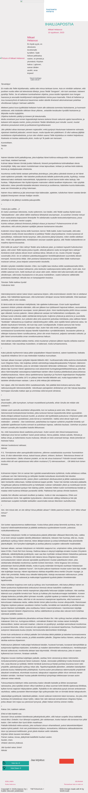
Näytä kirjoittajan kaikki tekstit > (35, 79)
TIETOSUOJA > (37, 789)
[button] (61, 761)
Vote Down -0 (16, 768)
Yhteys (50, 12)
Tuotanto (51, 9)
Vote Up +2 (15, 763)
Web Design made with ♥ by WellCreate (72, 790)
